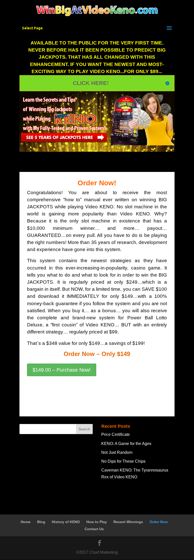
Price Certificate (115, 434)
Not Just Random (116, 452)
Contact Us (94, 529)
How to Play (96, 522)
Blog (41, 522)
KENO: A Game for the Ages (126, 443)
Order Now (159, 522)
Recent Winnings (128, 522)
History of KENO (66, 522)
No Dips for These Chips (123, 461)
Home (26, 522)
